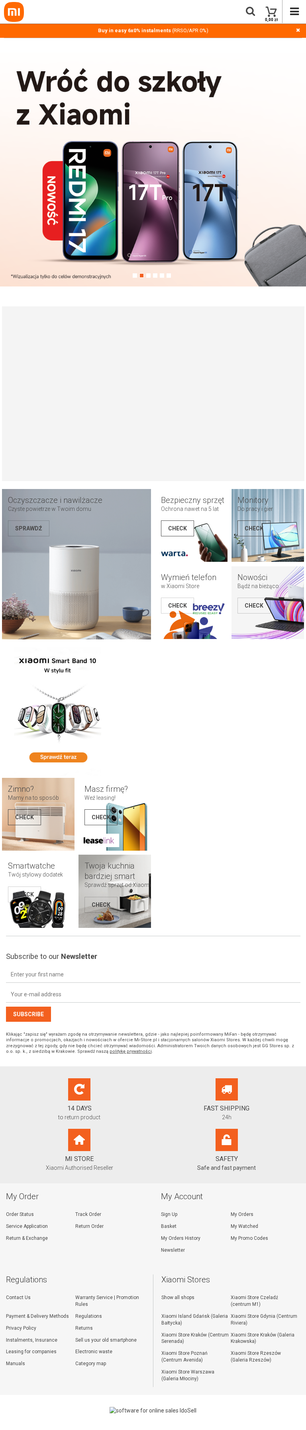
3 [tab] (148, 275)
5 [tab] (162, 275)
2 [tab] (141, 275)
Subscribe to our (51, 956)
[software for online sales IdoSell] (153, 1410)
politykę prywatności (131, 1051)
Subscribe (28, 1014)
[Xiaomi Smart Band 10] (58, 774)
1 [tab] (135, 275)
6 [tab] (169, 275)
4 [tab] (155, 275)
